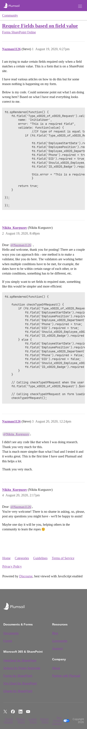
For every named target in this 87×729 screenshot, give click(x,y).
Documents (11, 633)
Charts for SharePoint (17, 691)
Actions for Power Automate (21, 668)
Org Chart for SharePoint (20, 683)
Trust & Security (8, 721)
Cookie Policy (33, 721)
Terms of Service (63, 558)
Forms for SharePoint (17, 675)
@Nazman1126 (21, 245)
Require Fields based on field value (40, 25)
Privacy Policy (12, 566)
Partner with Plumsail (66, 675)
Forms (7, 640)
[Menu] (80, 6)
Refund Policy (44, 721)
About (56, 668)
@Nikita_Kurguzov (16, 434)
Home (6, 558)
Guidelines (40, 558)
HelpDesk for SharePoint (19, 660)
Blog (55, 633)
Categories (22, 558)
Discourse (26, 576)
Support (57, 648)
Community (10, 15)
